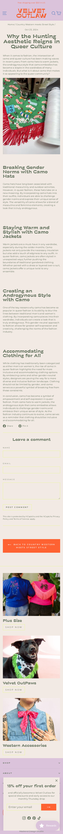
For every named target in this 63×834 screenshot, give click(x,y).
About (7, 773)
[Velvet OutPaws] (31, 657)
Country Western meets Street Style (35, 24)
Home (11, 24)
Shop (7, 763)
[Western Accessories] (31, 719)
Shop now (13, 627)
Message (9, 479)
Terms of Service (21, 519)
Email (7, 463)
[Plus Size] (31, 594)
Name (6, 448)
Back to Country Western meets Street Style (33, 546)
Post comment (17, 507)
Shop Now (13, 689)
